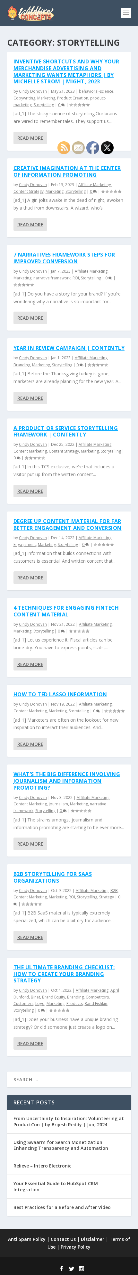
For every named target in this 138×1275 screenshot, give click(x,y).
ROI (76, 278)
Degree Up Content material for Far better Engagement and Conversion (67, 524)
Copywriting (24, 98)
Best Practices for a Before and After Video (62, 1207)
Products (74, 1003)
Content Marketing (30, 451)
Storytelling (44, 105)
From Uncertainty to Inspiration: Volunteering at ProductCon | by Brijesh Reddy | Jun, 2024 (68, 1121)
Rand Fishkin (96, 1003)
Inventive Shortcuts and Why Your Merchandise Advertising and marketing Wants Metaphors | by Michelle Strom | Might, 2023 (66, 71)
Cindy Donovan (33, 91)
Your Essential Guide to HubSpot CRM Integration (55, 1186)
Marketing (46, 98)
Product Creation (72, 98)
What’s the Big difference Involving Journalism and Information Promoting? (66, 781)
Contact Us (63, 1239)
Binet (35, 997)
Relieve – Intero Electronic (42, 1166)
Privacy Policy (76, 1247)
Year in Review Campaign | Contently (69, 348)
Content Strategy (28, 191)
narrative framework (52, 278)
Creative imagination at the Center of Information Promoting (67, 171)
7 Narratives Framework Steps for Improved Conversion (64, 258)
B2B (114, 890)
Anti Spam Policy (27, 1239)
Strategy (106, 897)
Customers (23, 1003)
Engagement (24, 544)
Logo (40, 1003)
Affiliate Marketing (94, 184)
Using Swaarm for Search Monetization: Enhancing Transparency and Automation (60, 1145)
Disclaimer (92, 1239)
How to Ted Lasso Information (60, 694)
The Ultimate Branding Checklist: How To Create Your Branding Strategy (64, 974)
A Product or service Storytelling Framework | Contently (65, 431)
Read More (30, 138)
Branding (21, 365)
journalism (58, 804)
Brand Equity (53, 997)
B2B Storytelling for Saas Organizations (52, 877)
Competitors (97, 997)
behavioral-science (96, 91)
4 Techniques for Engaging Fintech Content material (66, 611)
